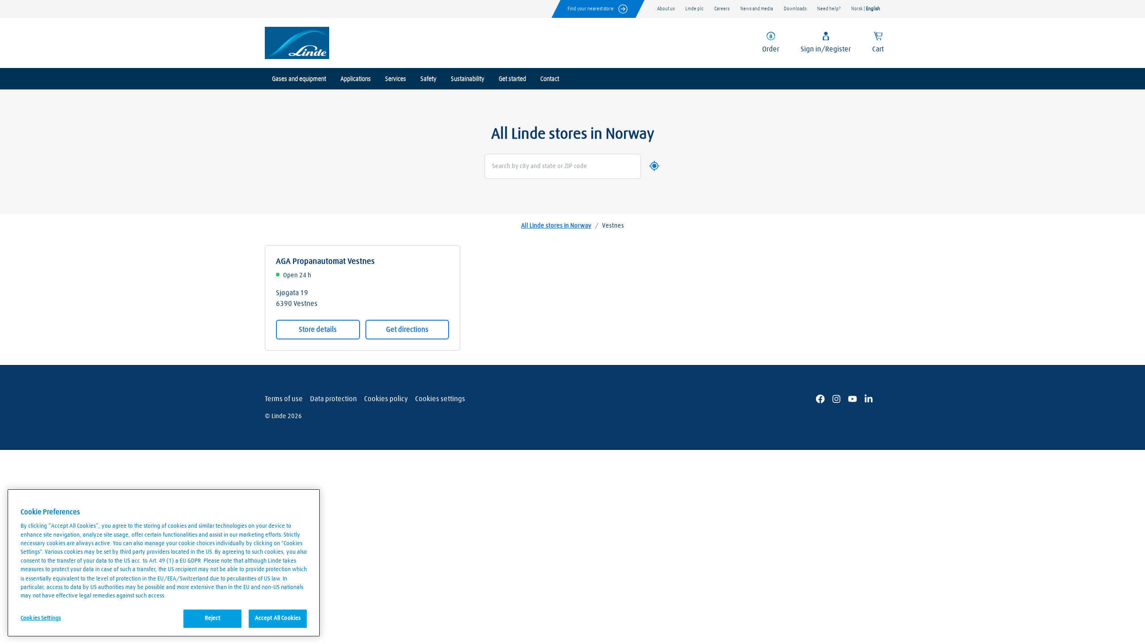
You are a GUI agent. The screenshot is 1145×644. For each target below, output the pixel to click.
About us (665, 8)
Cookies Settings (41, 618)
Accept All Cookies (278, 618)
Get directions (407, 329)
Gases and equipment (299, 79)
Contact (549, 79)
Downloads (795, 8)
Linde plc (694, 8)
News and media (756, 8)
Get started (512, 79)
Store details (318, 329)
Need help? (828, 8)
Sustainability (467, 79)
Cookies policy (386, 398)
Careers (721, 8)
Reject (213, 618)
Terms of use (284, 398)
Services (395, 79)
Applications (355, 79)
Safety (428, 79)
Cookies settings (440, 398)
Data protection (333, 398)
